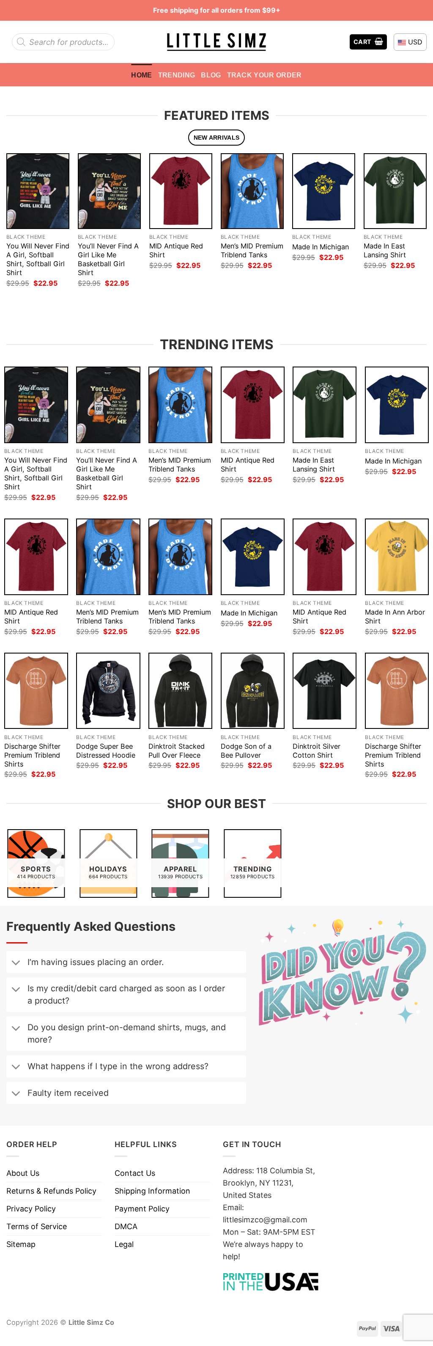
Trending (176, 75)
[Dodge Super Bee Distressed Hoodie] (108, 691)
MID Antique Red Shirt (176, 250)
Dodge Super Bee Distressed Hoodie (105, 750)
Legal (124, 1244)
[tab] (216, 138)
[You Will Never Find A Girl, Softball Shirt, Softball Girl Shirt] (38, 191)
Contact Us (135, 1173)
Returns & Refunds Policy (51, 1190)
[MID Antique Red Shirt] (180, 191)
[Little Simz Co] (216, 42)
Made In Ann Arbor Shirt (395, 616)
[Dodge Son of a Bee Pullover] (253, 691)
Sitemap (21, 1244)
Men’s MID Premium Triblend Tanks (252, 250)
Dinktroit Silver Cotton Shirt (316, 750)
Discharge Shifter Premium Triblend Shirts (32, 755)
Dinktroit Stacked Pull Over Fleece (176, 750)
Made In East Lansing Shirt (385, 250)
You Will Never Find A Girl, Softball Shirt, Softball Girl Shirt (37, 259)
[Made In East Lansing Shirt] (395, 191)
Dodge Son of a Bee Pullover (246, 750)
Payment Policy (142, 1208)
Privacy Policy (31, 1208)
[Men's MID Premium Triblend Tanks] (252, 191)
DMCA (126, 1226)
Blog (211, 75)
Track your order (264, 75)
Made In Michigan (320, 247)
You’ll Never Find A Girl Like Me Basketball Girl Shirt (108, 259)
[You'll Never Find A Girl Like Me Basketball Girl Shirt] (109, 191)
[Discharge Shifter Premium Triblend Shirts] (36, 691)
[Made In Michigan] (323, 191)
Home (141, 75)
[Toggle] (15, 963)
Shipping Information (152, 1190)
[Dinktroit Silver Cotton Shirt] (324, 691)
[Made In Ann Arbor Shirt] (397, 556)
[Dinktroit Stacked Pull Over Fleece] (180, 691)
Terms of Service (36, 1226)
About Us (22, 1173)
